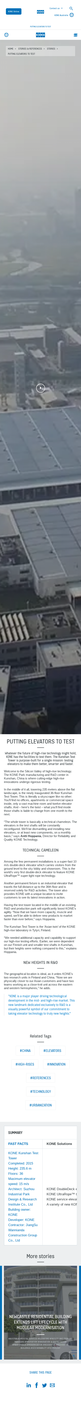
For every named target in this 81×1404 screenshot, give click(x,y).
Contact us (55, 8)
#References (40, 1078)
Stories (51, 48)
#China (25, 1050)
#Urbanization (40, 1105)
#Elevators (52, 1050)
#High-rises (25, 1064)
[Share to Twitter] (44, 1386)
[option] (40, 1313)
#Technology (40, 1091)
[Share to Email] (52, 1386)
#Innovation (56, 1064)
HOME (10, 48)
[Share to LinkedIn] (29, 1386)
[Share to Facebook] (36, 1386)
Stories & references (30, 48)
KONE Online (13, 11)
